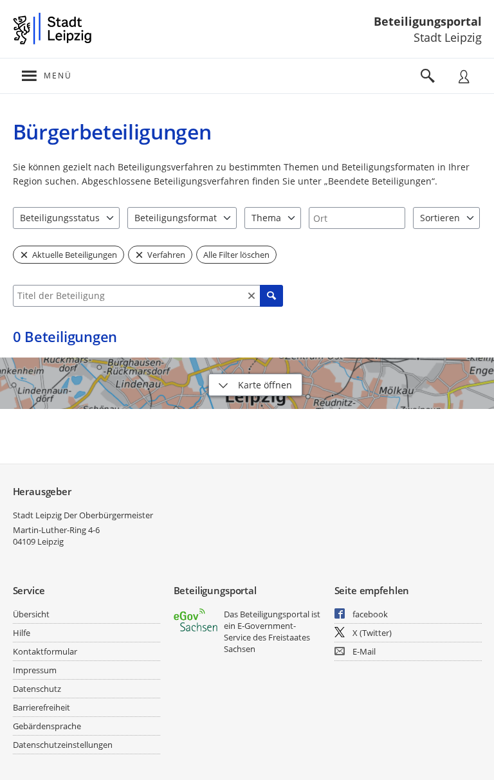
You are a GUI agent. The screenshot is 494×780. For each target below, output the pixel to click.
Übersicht (31, 614)
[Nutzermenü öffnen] (464, 76)
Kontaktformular (45, 651)
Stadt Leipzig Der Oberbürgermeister (83, 515)
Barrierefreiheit (41, 707)
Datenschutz (37, 688)
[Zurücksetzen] (251, 296)
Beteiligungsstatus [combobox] (60, 218)
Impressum (35, 670)
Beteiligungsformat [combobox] (175, 218)
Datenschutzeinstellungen (63, 744)
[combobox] (357, 218)
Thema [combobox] (266, 218)
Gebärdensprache (47, 726)
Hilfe (21, 633)
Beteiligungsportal (428, 21)
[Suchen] (271, 296)
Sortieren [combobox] (440, 218)
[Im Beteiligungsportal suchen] (428, 76)
